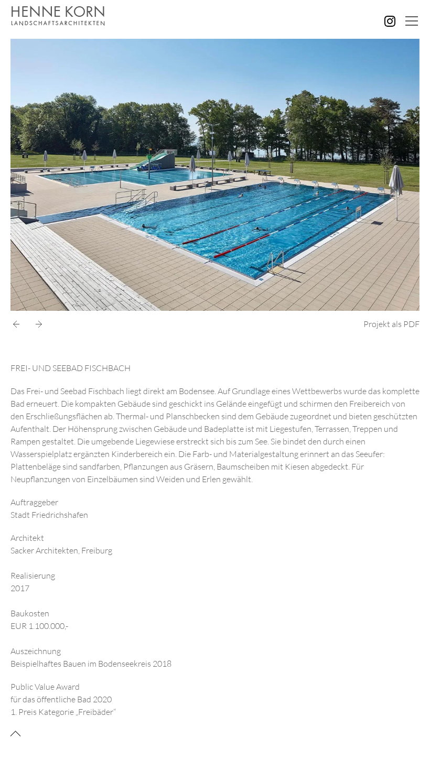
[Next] (37, 324)
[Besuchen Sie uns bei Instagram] (389, 21)
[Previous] (18, 324)
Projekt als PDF (391, 324)
